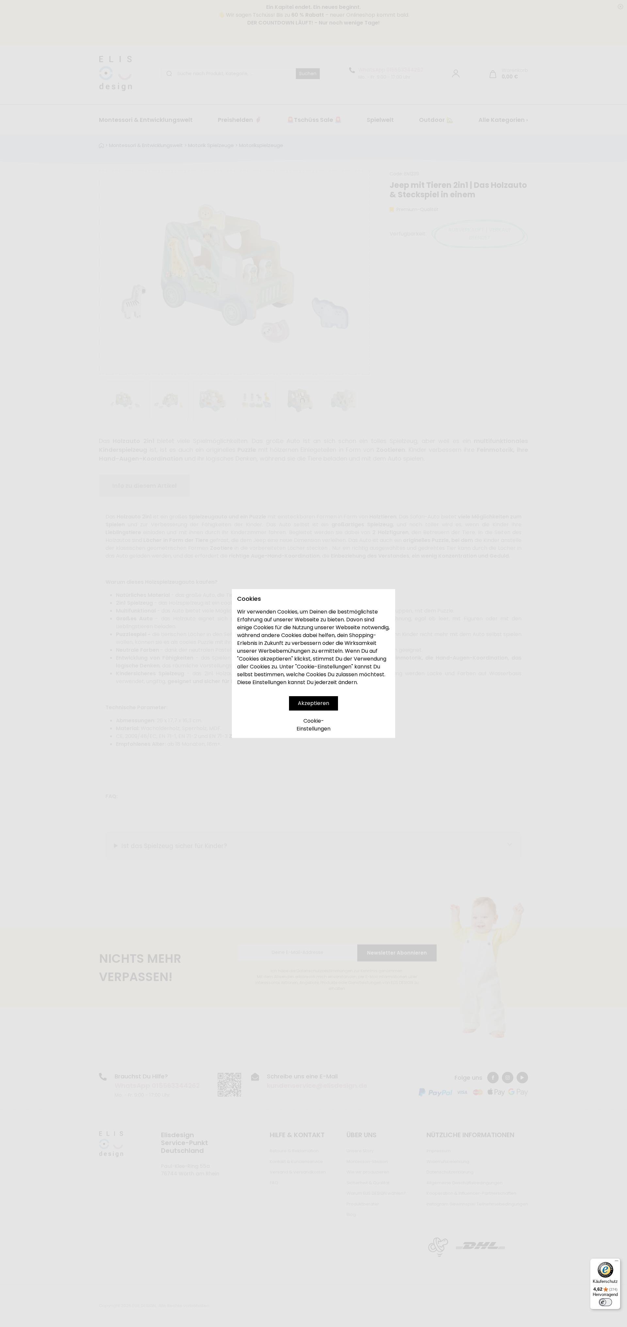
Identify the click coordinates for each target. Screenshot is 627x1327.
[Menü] (616, 1262)
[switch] (605, 1302)
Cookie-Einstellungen (313, 724)
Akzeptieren (313, 703)
